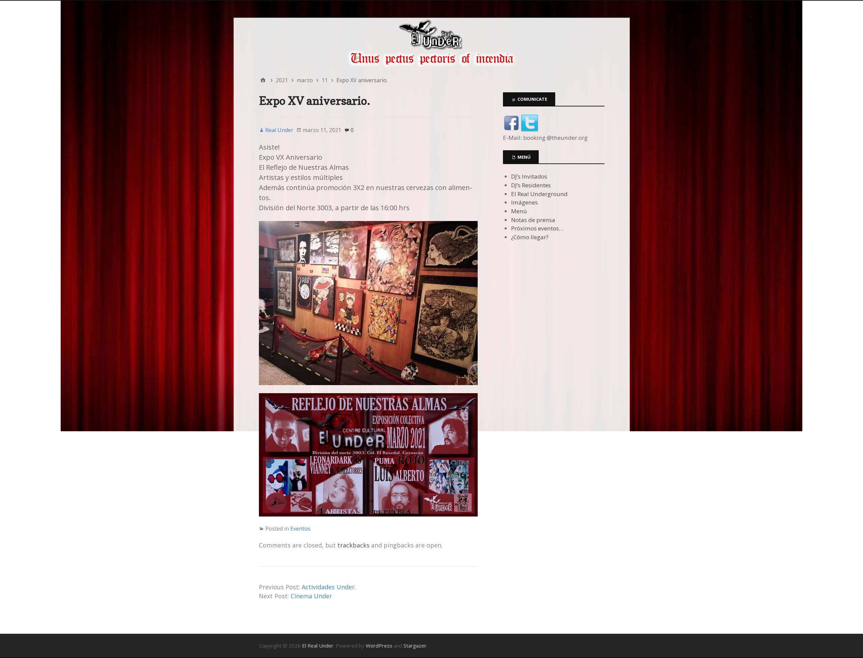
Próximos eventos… (537, 228)
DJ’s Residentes (531, 185)
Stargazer (415, 645)
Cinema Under (311, 596)
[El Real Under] (432, 43)
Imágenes (524, 202)
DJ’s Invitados (529, 176)
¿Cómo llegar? (529, 237)
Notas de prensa (533, 220)
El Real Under (317, 645)
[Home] (263, 80)
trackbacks (353, 545)
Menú (519, 211)
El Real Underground (539, 194)
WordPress (379, 645)
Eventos (300, 528)
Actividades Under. (329, 587)
